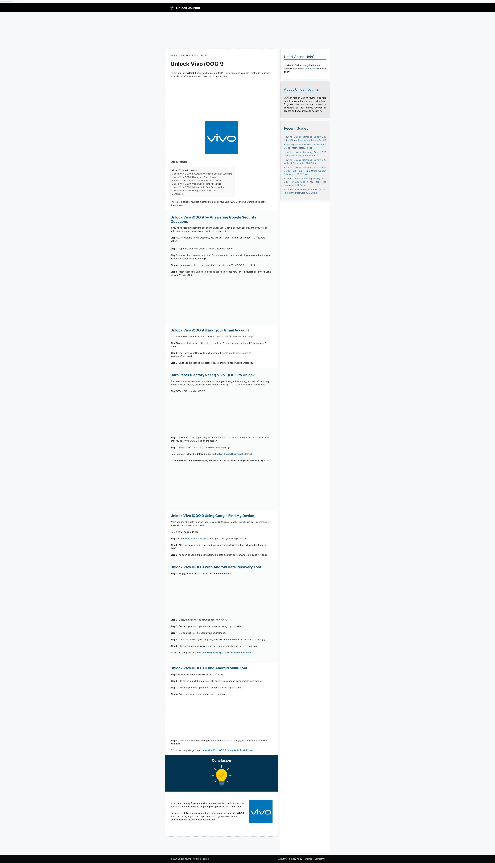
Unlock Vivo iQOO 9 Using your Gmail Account (195, 177)
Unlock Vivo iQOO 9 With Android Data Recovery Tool (198, 187)
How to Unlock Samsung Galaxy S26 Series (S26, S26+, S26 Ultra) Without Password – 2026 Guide (305, 170)
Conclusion (177, 194)
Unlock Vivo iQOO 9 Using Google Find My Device (196, 184)
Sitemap (308, 859)
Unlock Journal (188, 8)
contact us (310, 68)
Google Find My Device (196, 538)
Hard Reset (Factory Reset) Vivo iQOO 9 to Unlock (196, 180)
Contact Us (320, 859)
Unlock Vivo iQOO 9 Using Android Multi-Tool (194, 190)
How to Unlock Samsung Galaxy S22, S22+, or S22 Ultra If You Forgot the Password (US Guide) (305, 181)
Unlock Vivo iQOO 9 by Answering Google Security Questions (202, 173)
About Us (282, 859)
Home (174, 55)
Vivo (181, 55)
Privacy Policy (295, 859)
